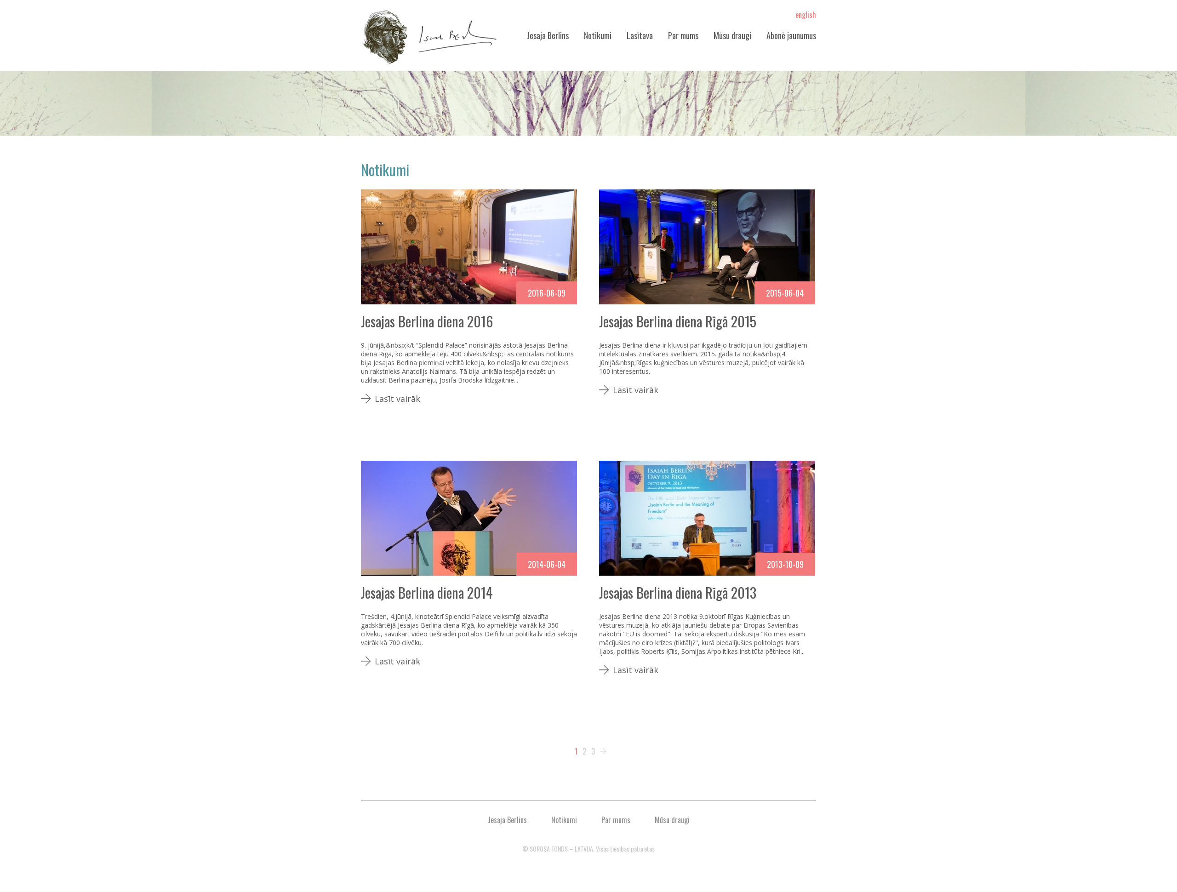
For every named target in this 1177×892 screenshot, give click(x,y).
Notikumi (597, 35)
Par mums (683, 35)
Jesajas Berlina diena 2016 (427, 321)
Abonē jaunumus (791, 35)
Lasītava (640, 35)
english (805, 14)
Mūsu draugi (732, 35)
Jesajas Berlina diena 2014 (427, 592)
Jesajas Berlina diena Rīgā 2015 (677, 321)
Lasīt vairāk (397, 399)
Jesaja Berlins (548, 35)
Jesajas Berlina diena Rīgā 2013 (677, 592)
